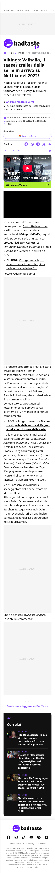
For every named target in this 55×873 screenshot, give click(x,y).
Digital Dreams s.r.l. (40, 848)
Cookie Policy (28, 843)
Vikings (17, 150)
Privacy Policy (15, 843)
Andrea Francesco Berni (20, 101)
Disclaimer (41, 843)
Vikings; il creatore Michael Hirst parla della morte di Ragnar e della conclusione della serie (28, 425)
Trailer (21, 52)
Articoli (22, 731)
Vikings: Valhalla (19, 185)
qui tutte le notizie (35, 226)
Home (11, 52)
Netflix (7, 150)
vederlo (17, 273)
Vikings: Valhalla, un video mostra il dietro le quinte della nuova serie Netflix (25, 264)
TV (50, 150)
